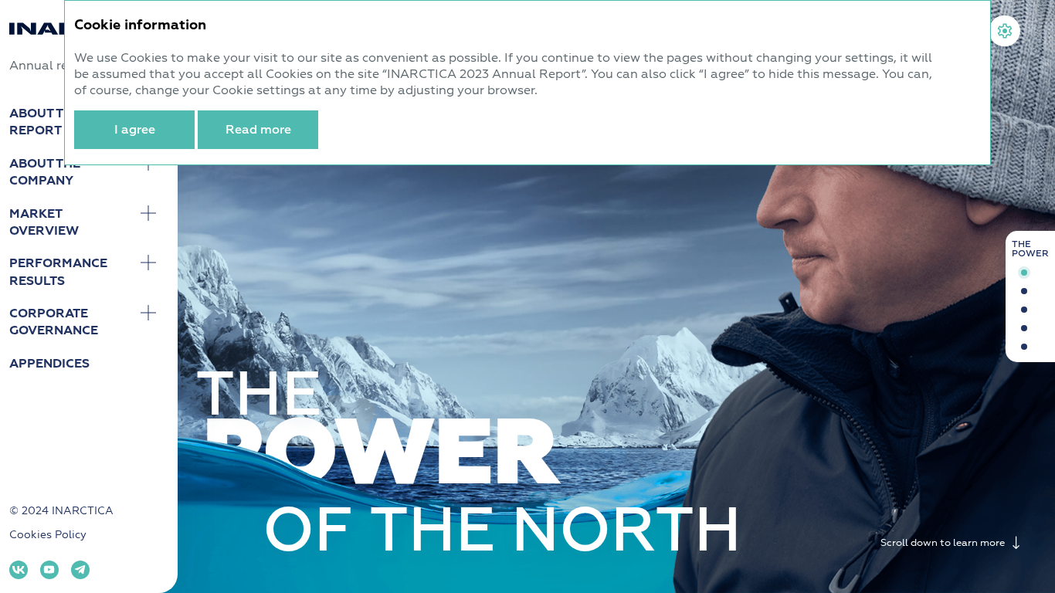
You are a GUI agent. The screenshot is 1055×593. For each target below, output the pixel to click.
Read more (258, 129)
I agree (134, 129)
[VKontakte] (18, 570)
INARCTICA (83, 510)
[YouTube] (49, 570)
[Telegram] (80, 570)
